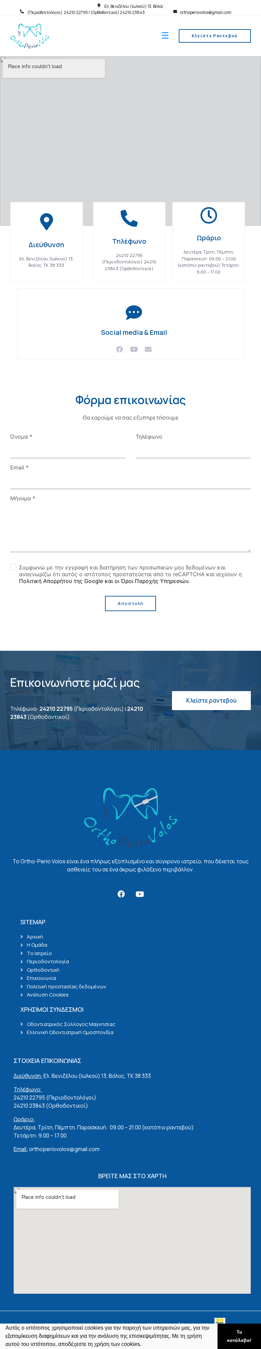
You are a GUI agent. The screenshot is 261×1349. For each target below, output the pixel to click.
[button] (144, 1345)
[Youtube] (133, 349)
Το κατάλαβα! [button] (239, 1336)
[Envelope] (148, 349)
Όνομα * (21, 436)
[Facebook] (119, 349)
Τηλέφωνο (149, 436)
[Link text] (23, 11)
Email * (19, 467)
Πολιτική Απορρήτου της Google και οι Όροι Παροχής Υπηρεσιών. (104, 581)
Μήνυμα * (22, 498)
